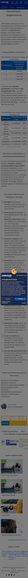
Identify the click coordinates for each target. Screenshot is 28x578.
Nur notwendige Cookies (21, 275)
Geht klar (20, 298)
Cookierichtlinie (5, 302)
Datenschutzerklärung (6, 301)
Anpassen (7, 298)
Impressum (24, 302)
